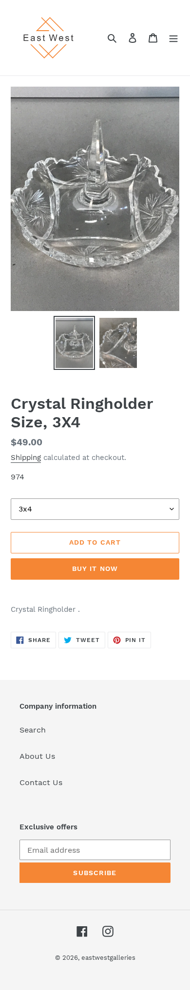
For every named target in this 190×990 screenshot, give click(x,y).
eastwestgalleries (108, 957)
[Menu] (173, 37)
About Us (37, 756)
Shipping (26, 457)
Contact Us (40, 782)
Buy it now (95, 568)
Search (32, 729)
